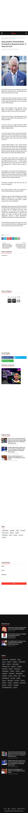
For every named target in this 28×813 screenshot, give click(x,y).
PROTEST (4, 682)
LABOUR (10, 675)
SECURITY (4, 685)
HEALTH (17, 532)
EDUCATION (4, 668)
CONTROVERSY (22, 661)
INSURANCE (4, 673)
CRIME (17, 530)
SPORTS (4, 537)
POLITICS (21, 535)
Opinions (15, 535)
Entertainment (5, 532)
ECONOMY (23, 530)
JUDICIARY (4, 675)
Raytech (12, 810)
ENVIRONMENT (5, 671)
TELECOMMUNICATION (7, 687)
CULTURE (9, 664)
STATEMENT (15, 685)
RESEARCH (16, 682)
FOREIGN (6, 37)
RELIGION (10, 682)
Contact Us (13, 808)
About (9, 808)
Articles (3, 661)
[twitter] (20, 357)
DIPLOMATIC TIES (5, 666)
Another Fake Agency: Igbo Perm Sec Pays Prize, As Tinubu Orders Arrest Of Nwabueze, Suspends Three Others (16, 450)
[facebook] (7, 357)
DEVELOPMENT (15, 664)
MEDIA (15, 675)
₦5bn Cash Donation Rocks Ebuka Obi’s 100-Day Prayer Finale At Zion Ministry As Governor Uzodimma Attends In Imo (17, 441)
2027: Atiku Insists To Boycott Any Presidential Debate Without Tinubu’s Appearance (17, 643)
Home (2, 37)
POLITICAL (17, 680)
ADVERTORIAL (5, 530)
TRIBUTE (15, 687)
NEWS (10, 535)
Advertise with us (21, 808)
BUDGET (9, 661)
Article (19, 659)
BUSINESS (12, 530)
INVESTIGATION (19, 673)
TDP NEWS (5, 49)
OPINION (18, 678)
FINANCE (12, 671)
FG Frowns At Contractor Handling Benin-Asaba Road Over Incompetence (17, 635)
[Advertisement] (14, 16)
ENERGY (10, 668)
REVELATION (22, 682)
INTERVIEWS (4, 535)
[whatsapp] (7, 361)
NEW (19, 675)
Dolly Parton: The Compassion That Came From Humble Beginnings (17, 628)
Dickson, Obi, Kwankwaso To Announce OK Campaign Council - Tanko (16, 458)
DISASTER (13, 666)
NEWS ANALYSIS (5, 678)
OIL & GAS (13, 678)
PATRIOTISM (10, 680)
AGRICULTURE (13, 659)
